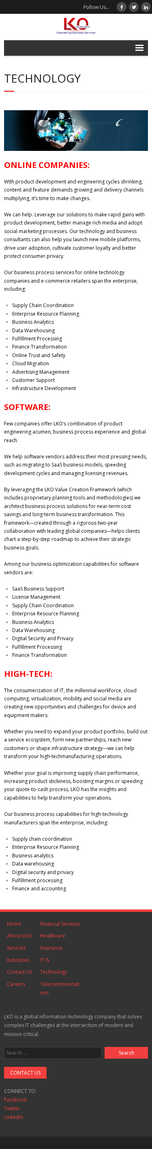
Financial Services (60, 923)
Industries (18, 960)
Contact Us (19, 971)
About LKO (19, 935)
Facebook (15, 1099)
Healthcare (52, 935)
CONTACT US (25, 1072)
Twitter (12, 1108)
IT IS (44, 960)
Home (14, 923)
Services (16, 947)
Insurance (51, 947)
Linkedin (13, 1117)
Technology (53, 971)
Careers (16, 984)
